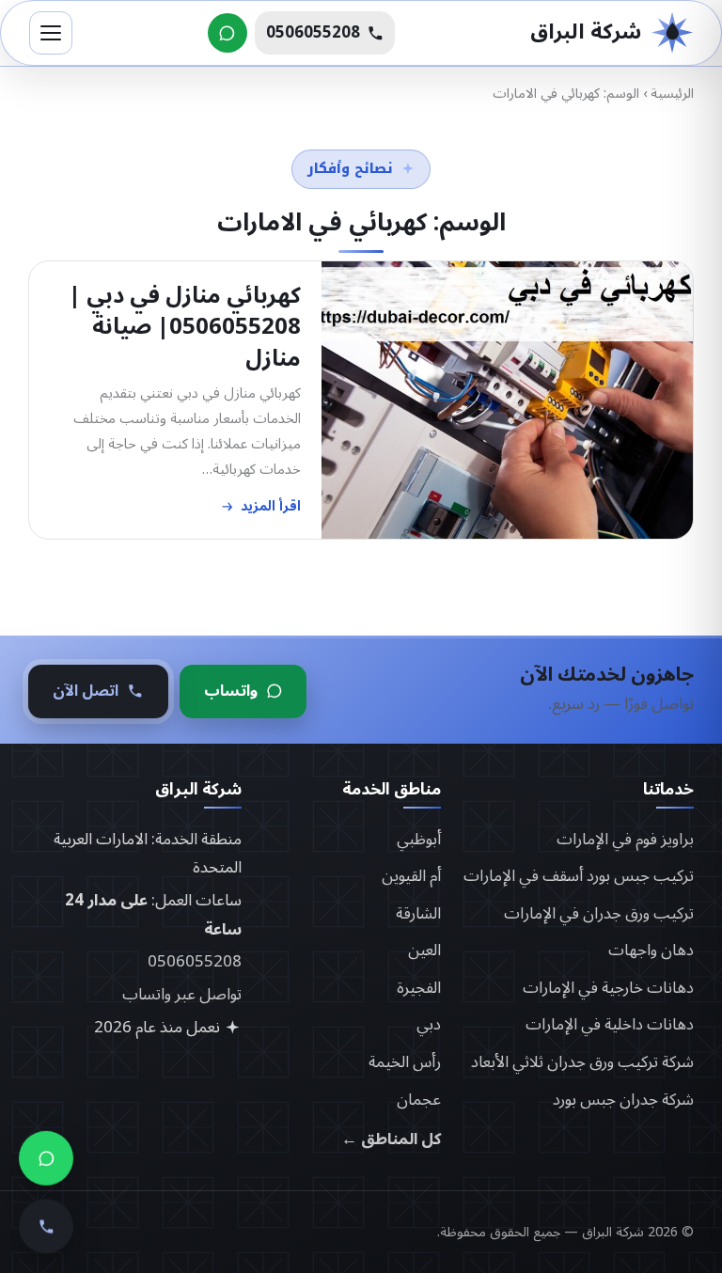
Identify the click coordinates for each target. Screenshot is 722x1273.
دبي (428, 1025)
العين (424, 950)
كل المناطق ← (391, 1140)
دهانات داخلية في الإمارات (610, 1025)
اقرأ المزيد (271, 506)
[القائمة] (50, 33)
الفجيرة (419, 988)
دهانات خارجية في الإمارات (608, 988)
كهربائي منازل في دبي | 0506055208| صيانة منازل (185, 327)
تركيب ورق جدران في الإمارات (599, 914)
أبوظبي (419, 840)
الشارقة (418, 914)
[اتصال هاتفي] (46, 1218)
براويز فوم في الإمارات (625, 840)
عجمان (419, 1100)
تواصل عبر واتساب (182, 995)
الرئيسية (672, 93)
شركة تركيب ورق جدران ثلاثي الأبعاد (582, 1062)
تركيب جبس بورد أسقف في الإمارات (578, 876)
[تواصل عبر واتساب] (227, 33)
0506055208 (195, 962)
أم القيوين (411, 876)
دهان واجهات (651, 950)
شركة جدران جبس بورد (623, 1100)
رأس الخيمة (405, 1062)
